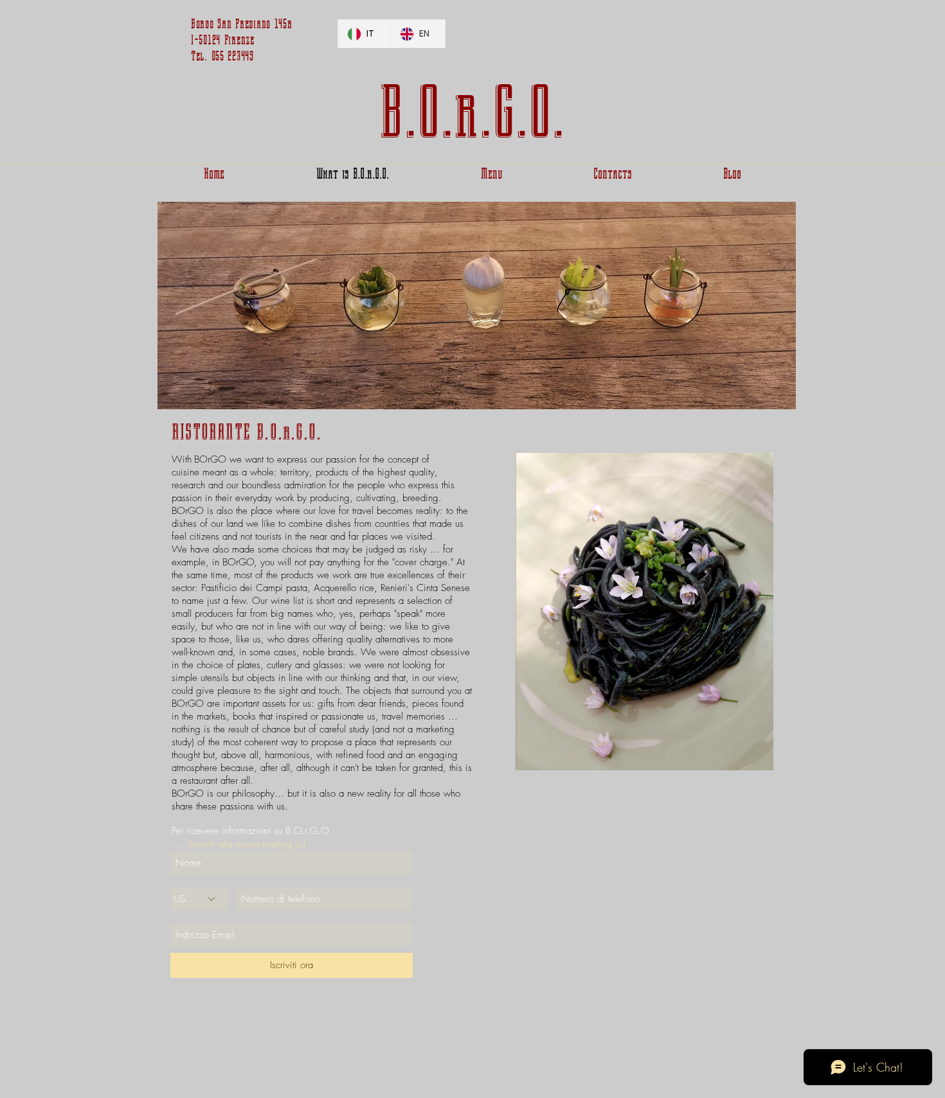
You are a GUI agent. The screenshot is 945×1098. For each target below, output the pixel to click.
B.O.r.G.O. (472, 112)
